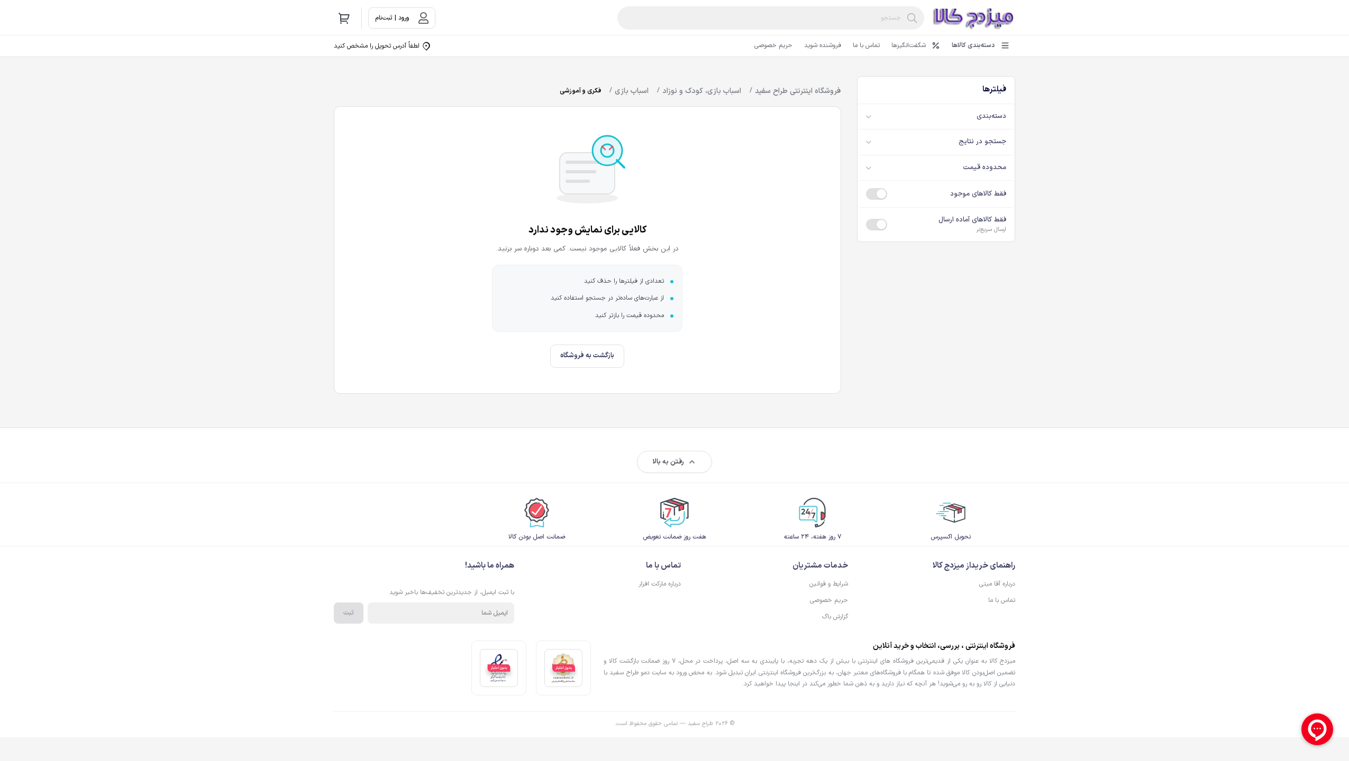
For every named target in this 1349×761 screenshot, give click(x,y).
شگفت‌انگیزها (908, 45)
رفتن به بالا (668, 462)
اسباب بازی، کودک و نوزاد (701, 91)
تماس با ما (866, 45)
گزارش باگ (835, 616)
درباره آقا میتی (997, 584)
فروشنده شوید (822, 45)
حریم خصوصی (773, 45)
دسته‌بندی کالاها (973, 45)
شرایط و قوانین (828, 584)
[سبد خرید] (344, 18)
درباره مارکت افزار (660, 584)
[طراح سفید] (974, 18)
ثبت (348, 613)
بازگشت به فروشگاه (587, 355)
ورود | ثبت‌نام (392, 18)
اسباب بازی (632, 91)
